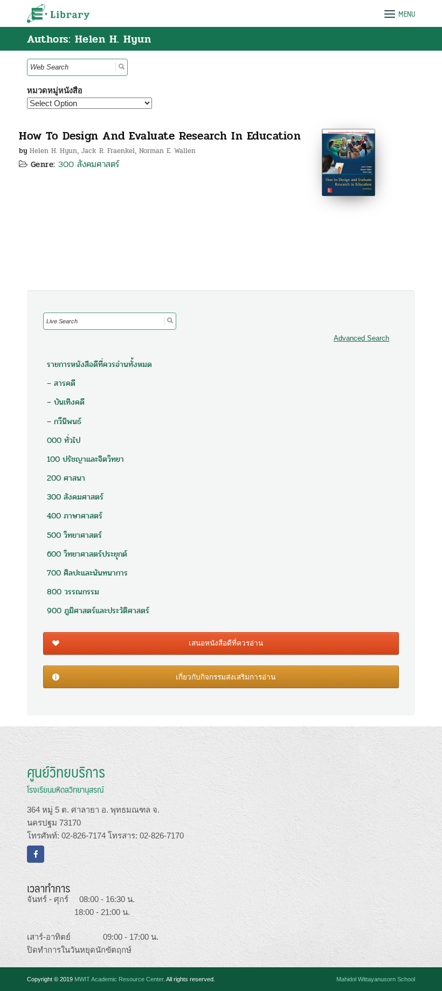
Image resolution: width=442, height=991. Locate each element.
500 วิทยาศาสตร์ (74, 535)
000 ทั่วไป (63, 440)
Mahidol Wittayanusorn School (375, 979)
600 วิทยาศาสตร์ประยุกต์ (87, 554)
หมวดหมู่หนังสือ (54, 90)
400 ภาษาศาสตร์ (74, 515)
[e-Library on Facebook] (35, 854)
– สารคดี (61, 383)
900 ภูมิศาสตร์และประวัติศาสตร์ (98, 610)
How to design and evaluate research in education (160, 135)
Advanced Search (361, 338)
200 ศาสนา (66, 478)
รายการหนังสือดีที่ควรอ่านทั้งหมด (99, 364)
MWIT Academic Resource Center (118, 979)
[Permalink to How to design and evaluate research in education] (348, 161)
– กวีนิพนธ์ (64, 421)
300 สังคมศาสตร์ (89, 164)
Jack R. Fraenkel (108, 150)
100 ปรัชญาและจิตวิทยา (85, 459)
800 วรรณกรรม (73, 591)
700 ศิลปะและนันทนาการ (87, 572)
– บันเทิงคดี (66, 402)
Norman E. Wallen (167, 150)
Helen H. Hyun (53, 150)
